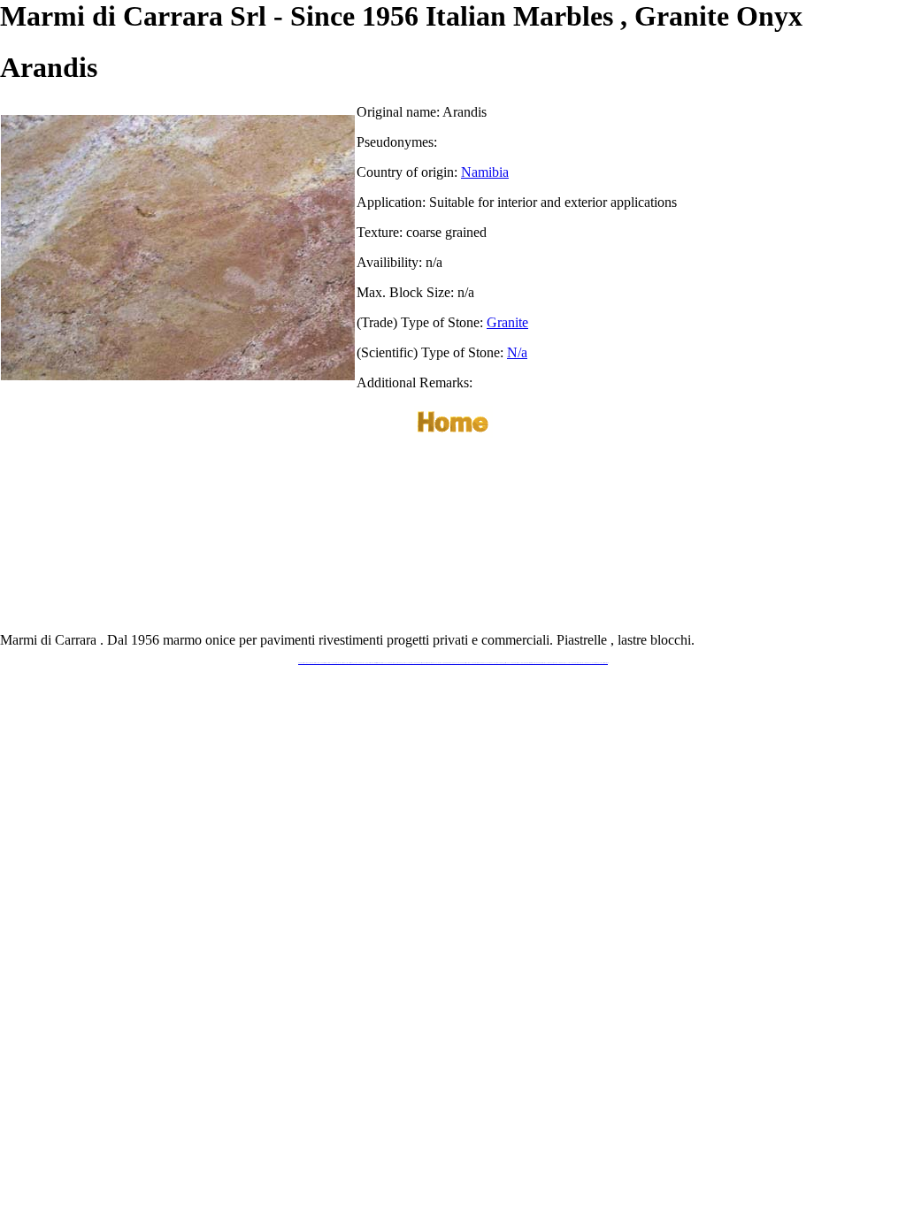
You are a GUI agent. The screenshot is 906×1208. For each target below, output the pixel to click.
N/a (517, 352)
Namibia (485, 172)
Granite (507, 322)
